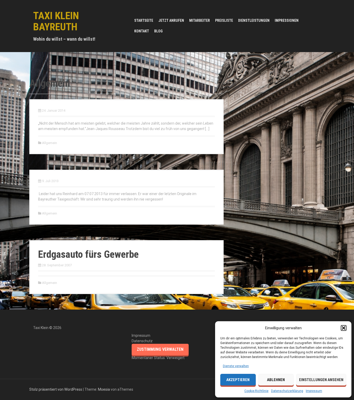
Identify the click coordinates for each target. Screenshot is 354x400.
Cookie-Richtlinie (256, 391)
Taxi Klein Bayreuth (56, 21)
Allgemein (49, 143)
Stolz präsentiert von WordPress (55, 389)
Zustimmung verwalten (160, 349)
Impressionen (287, 20)
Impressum (314, 391)
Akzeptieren (238, 379)
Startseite (143, 20)
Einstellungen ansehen (321, 379)
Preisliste (224, 20)
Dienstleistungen (254, 20)
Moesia (104, 389)
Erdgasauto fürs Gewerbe (88, 254)
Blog (158, 31)
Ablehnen (276, 379)
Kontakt (141, 31)
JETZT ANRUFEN (171, 20)
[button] (343, 328)
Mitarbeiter (199, 20)
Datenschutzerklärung (287, 391)
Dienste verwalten (236, 366)
